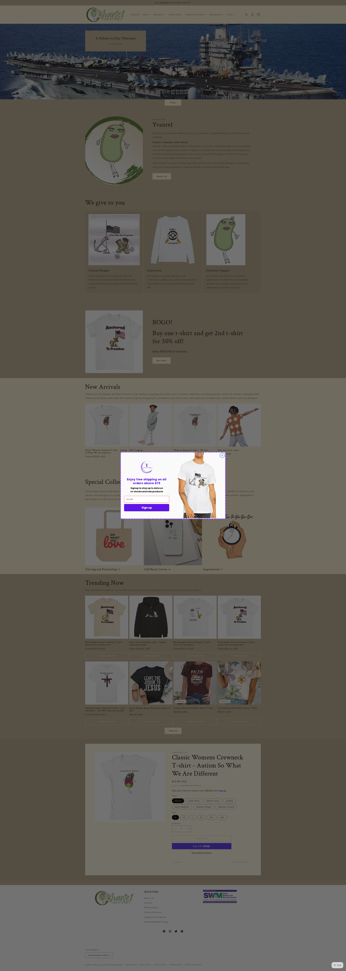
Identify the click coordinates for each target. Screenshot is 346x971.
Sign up (147, 508)
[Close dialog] (222, 455)
